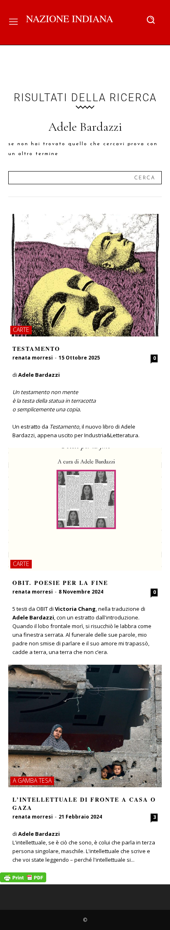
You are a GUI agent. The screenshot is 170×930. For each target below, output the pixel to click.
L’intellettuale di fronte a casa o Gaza (84, 803)
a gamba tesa (32, 780)
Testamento (36, 348)
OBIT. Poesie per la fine (60, 582)
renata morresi (32, 357)
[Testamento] (85, 275)
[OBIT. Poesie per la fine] (85, 509)
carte (21, 330)
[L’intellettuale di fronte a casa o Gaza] (85, 726)
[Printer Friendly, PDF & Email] (23, 880)
